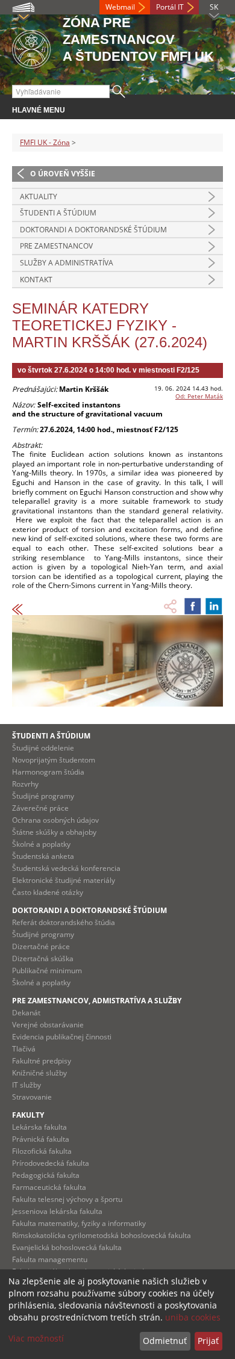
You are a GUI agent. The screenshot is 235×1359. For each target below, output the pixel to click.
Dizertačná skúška (43, 958)
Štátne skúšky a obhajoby (54, 832)
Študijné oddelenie (43, 748)
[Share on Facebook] (193, 606)
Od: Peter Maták (199, 396)
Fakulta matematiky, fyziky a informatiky (79, 1223)
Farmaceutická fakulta (49, 1187)
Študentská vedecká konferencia (66, 868)
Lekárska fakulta (39, 1127)
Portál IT (170, 7)
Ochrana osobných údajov (55, 820)
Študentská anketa (43, 856)
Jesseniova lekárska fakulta (57, 1211)
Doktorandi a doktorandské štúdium (93, 229)
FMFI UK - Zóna (45, 142)
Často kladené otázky (47, 892)
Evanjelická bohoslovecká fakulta (67, 1247)
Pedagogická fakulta (46, 1175)
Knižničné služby (39, 1073)
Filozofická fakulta (42, 1151)
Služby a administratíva (66, 263)
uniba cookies (193, 1317)
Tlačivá (24, 1049)
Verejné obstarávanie (48, 1025)
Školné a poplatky (41, 844)
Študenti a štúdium (58, 213)
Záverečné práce (40, 808)
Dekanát (26, 1013)
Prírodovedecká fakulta (50, 1163)
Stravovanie (32, 1097)
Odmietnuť (165, 1340)
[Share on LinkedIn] (214, 606)
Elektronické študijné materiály (63, 880)
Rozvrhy (25, 784)
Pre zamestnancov (56, 246)
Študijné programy (43, 796)
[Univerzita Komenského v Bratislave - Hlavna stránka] (31, 47)
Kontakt (36, 279)
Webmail (120, 7)
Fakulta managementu (49, 1259)
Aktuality (38, 196)
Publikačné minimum (47, 970)
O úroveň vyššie (62, 174)
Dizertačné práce (41, 946)
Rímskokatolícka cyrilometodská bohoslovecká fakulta (101, 1235)
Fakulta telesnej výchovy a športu (67, 1199)
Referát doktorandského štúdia (63, 922)
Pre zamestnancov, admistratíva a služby (96, 1000)
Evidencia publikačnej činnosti (61, 1037)
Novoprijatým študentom (53, 760)
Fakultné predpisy (41, 1061)
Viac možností (36, 1338)
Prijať (208, 1340)
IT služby (26, 1085)
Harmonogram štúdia (48, 772)
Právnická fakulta (40, 1139)
